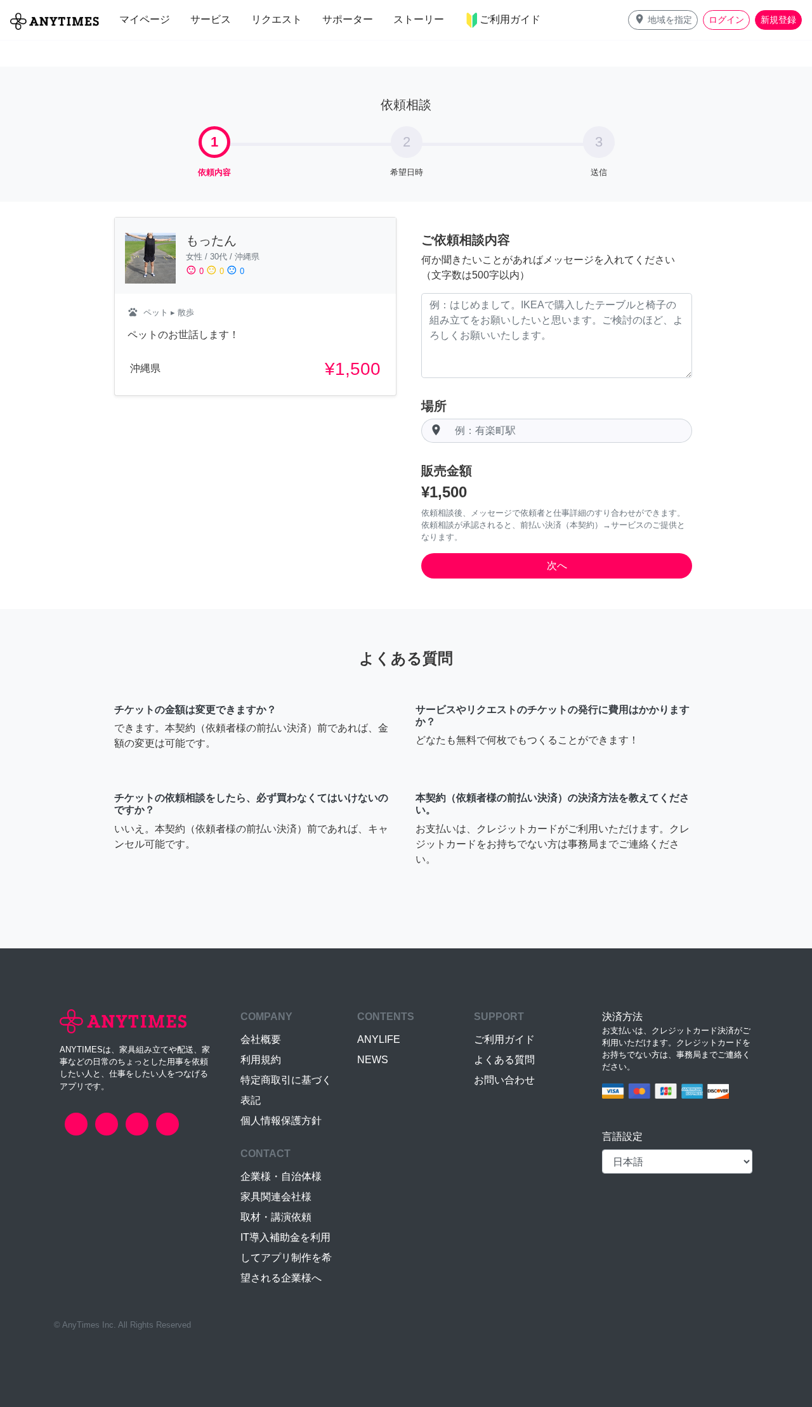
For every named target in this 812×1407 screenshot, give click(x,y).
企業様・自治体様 (281, 1176)
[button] (663, 20)
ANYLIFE (378, 1039)
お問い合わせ (504, 1080)
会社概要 (260, 1039)
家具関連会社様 (275, 1196)
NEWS (372, 1059)
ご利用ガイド (504, 1039)
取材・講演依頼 (275, 1217)
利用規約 (260, 1059)
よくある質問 (504, 1059)
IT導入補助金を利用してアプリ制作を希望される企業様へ (286, 1257)
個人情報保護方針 (281, 1120)
